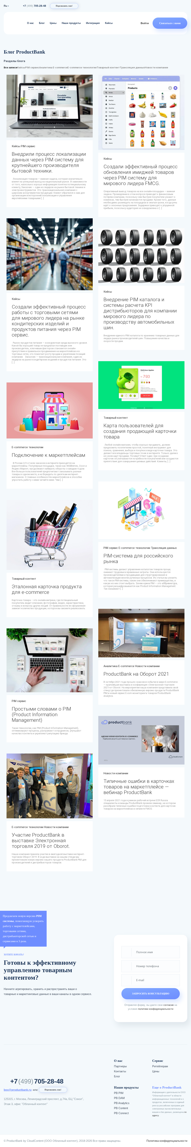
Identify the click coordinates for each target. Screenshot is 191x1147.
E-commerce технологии (82, 67)
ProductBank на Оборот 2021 (136, 674)
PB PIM (118, 1093)
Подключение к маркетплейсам (48, 455)
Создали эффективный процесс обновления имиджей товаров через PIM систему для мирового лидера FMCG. (141, 175)
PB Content (121, 1108)
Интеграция (93, 23)
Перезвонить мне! (64, 6)
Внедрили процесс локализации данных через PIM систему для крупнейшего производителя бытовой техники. (49, 162)
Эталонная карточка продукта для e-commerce (47, 589)
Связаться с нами (170, 23)
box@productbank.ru (18, 1089)
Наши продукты (71, 23)
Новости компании (156, 67)
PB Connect (121, 1113)
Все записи (10, 67)
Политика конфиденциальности (166, 1140)
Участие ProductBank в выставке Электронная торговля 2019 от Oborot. (41, 840)
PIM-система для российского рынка (138, 558)
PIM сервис (32, 67)
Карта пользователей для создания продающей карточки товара (140, 431)
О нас (30, 23)
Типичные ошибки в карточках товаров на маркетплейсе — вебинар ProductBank (139, 786)
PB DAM (119, 1098)
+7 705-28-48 (34, 5)
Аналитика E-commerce (53, 67)
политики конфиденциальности (155, 1009)
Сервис (157, 1061)
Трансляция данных (132, 67)
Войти (145, 23)
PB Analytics (121, 1103)
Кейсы (109, 23)
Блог (42, 23)
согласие (168, 1005)
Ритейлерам (160, 1066)
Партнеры (120, 1066)
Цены (53, 23)
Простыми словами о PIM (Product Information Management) (41, 714)
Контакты (120, 1071)
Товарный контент (108, 67)
